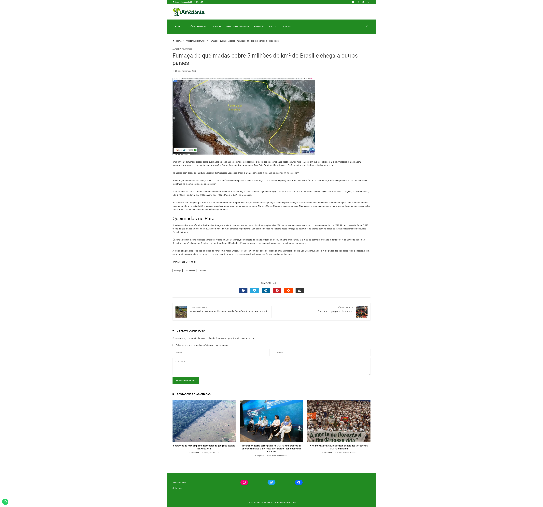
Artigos (287, 26)
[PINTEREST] (277, 290)
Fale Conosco (179, 482)
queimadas (191, 271)
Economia (259, 26)
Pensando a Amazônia (237, 26)
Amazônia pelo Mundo (196, 26)
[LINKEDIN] (266, 290)
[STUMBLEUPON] (288, 290)
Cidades (217, 26)
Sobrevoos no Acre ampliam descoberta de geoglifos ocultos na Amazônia (204, 447)
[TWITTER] (254, 290)
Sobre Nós (178, 488)
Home (177, 26)
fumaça (178, 271)
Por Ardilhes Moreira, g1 (184, 262)
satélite (203, 271)
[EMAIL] (300, 290)
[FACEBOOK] (243, 290)
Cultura (273, 26)
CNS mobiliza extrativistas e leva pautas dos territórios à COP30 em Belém (339, 447)
